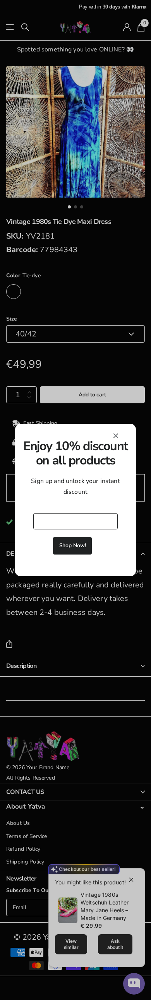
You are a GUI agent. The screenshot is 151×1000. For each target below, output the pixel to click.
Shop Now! (72, 545)
